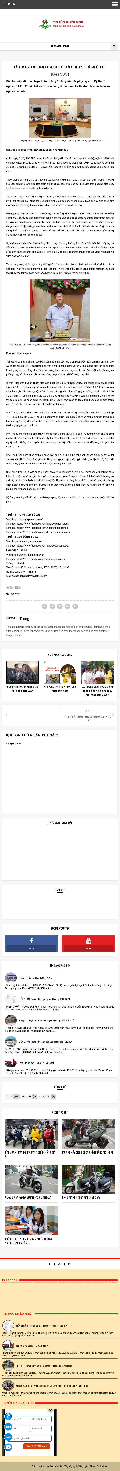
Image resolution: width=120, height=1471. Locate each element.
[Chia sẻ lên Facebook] (16, 587)
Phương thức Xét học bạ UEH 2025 (35, 978)
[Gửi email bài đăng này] (7, 587)
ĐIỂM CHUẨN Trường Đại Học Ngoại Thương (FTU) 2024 (44, 999)
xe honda (26, 1096)
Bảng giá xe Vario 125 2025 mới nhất (36, 1063)
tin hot (14, 594)
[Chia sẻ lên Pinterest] (19, 587)
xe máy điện (44, 1096)
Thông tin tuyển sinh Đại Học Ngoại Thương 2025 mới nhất (46, 1020)
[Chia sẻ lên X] (13, 587)
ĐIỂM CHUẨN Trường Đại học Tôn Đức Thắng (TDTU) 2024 (45, 1041)
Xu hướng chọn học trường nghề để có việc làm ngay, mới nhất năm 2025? (97, 690)
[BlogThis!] (10, 587)
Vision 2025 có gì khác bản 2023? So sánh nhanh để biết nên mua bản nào (52, 1386)
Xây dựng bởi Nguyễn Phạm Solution (85, 1466)
